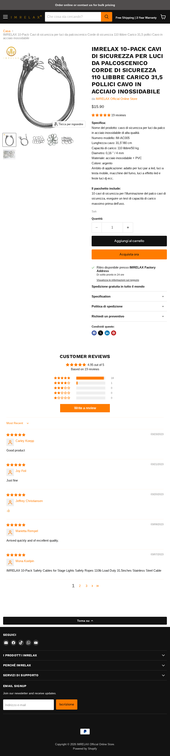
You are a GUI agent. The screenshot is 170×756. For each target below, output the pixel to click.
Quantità (97, 218)
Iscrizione (66, 704)
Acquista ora (129, 254)
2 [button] (80, 586)
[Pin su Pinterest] (113, 332)
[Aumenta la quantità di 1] (128, 227)
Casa (6, 31)
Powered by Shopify (85, 748)
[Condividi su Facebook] (94, 332)
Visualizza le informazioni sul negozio (118, 280)
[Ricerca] (106, 17)
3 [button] (86, 586)
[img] (15, 435)
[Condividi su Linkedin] (107, 332)
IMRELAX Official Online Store (116, 98)
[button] (101, 115)
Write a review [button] (85, 408)
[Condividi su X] (100, 332)
